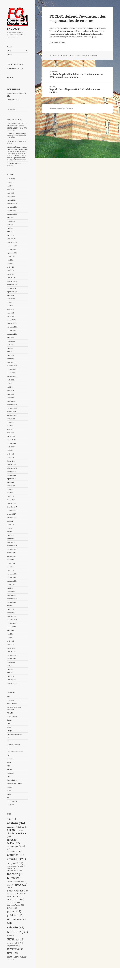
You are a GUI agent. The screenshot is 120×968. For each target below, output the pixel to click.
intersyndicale (17, 890)
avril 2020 (10, 429)
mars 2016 (10, 570)
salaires (10, 936)
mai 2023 (10, 306)
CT (8, 741)
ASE (11, 818)
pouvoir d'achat (15, 905)
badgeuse (22, 827)
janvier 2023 (11, 320)
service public (15, 943)
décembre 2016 (12, 546)
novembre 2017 (12, 510)
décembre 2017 (12, 507)
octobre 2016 (11, 553)
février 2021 (11, 398)
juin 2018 (10, 489)
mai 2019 (10, 450)
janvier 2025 (11, 239)
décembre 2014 (12, 599)
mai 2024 (10, 264)
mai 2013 (10, 638)
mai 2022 (10, 348)
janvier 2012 (11, 680)
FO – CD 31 (14, 29)
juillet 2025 (11, 221)
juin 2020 (10, 422)
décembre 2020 (12, 405)
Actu (8, 697)
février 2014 (11, 613)
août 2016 (10, 560)
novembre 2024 (12, 246)
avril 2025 (10, 232)
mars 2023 (10, 313)
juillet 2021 (11, 380)
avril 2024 (10, 267)
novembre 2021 (12, 369)
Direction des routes (13, 745)
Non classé (10, 773)
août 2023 (10, 295)
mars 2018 (10, 496)
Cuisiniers (94, 56)
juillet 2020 (11, 419)
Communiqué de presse (14, 734)
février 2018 (11, 500)
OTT (8, 777)
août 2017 (10, 521)
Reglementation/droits (14, 784)
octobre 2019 (11, 443)
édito (10, 959)
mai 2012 (10, 669)
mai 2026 (10, 186)
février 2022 (11, 359)
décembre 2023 (12, 281)
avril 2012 (10, 673)
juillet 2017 (11, 525)
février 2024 (11, 274)
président (15, 915)
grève (21, 884)
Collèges (9, 731)
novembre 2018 (12, 472)
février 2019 (11, 461)
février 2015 (11, 592)
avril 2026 (10, 189)
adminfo (65, 56)
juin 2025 (10, 225)
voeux (22, 956)
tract (12, 956)
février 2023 (11, 316)
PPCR (12, 907)
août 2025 (10, 218)
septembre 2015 (12, 581)
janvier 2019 (11, 465)
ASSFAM (10, 713)
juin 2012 (10, 666)
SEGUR (15, 939)
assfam (16, 823)
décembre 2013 (12, 620)
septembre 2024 (12, 253)
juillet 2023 (11, 299)
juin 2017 (10, 528)
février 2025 (11, 235)
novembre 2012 (12, 655)
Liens (9, 51)
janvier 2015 (11, 595)
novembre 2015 (12, 574)
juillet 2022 (11, 341)
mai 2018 (10, 493)
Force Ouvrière (13, 881)
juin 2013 (10, 634)
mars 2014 (10, 609)
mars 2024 (10, 271)
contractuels (14, 851)
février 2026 (11, 197)
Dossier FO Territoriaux (15, 752)
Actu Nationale (12, 704)
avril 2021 (10, 391)
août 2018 (10, 482)
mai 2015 (10, 588)
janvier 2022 (11, 362)
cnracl (12, 839)
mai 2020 (10, 426)
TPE (8, 798)
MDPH (9, 762)
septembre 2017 (12, 518)
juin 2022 (10, 345)
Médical (9, 769)
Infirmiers (10, 759)
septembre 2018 (12, 479)
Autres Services (12, 716)
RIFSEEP (17, 932)
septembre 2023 (12, 292)
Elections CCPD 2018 (14, 100)
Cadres (9, 720)
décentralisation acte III (16, 866)
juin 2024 (10, 260)
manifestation (15, 896)
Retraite (9, 787)
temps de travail (13, 946)
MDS (8, 766)
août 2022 (10, 338)
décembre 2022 (12, 323)
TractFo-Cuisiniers (57, 42)
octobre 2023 (11, 288)
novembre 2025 (12, 207)
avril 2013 (10, 641)
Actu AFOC (10, 700)
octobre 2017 (11, 514)
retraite (15, 927)
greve (10, 885)
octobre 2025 (11, 211)
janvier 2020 (11, 440)
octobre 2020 (11, 412)
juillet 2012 (11, 662)
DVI (8, 755)
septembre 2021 (12, 376)
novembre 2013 (12, 623)
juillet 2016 (11, 563)
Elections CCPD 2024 (16, 69)
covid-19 (16, 859)
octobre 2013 (11, 627)
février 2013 (11, 648)
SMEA (9, 791)
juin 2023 (10, 302)
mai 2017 (10, 532)
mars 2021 (10, 394)
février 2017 (11, 539)
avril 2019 (10, 454)
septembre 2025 (12, 214)
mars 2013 (10, 645)
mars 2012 (10, 676)
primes (14, 911)
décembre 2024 (12, 242)
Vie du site (10, 805)
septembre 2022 (12, 334)
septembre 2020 (12, 415)
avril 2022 (10, 352)
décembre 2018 (12, 468)
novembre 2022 (12, 327)
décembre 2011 (12, 683)
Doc (8, 748)
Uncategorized (12, 801)
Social (9, 794)
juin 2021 (10, 383)
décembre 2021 (12, 366)
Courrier (15, 855)
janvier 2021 (11, 401)
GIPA (23, 881)
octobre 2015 (11, 577)
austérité (12, 827)
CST (8, 738)
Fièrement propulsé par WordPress (61, 109)
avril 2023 (10, 309)
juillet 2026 (11, 179)
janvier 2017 (11, 542)
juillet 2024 (11, 256)
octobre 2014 (11, 602)
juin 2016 (10, 567)
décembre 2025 (12, 204)
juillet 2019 (11, 447)
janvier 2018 (11, 503)
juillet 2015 (11, 585)
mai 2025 (10, 228)
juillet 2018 (11, 486)
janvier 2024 (11, 278)
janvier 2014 (11, 616)
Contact (9, 54)
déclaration (12, 868)
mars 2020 (10, 433)
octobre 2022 (11, 330)
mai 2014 (10, 606)
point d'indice (13, 902)
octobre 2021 (11, 373)
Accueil (9, 47)
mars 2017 (10, 535)
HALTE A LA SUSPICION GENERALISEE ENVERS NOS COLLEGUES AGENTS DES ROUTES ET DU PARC (17, 127)
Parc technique (12, 780)
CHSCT (9, 727)
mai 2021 (10, 387)
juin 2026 (10, 182)
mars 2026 (10, 193)
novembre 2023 (12, 285)
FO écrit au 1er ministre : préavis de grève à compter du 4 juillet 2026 (17, 136)
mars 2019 (10, 458)
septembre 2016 (12, 556)
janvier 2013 (11, 652)
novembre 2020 (12, 408)
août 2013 (10, 630)
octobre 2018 (11, 475)
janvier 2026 (11, 200)
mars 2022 (10, 355)
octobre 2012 (11, 659)
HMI (9, 888)
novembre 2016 (12, 549)
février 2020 (11, 436)
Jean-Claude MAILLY (16, 893)
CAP (8, 724)
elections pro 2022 (14, 870)
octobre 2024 (11, 249)
